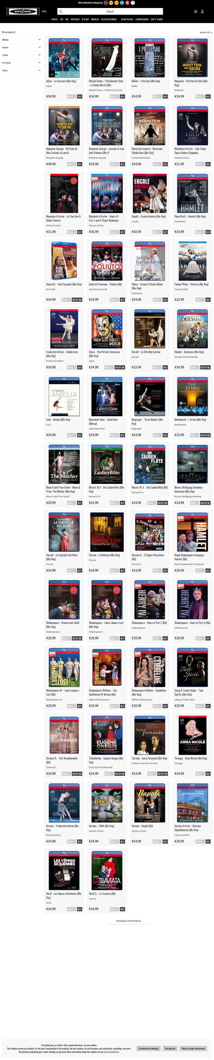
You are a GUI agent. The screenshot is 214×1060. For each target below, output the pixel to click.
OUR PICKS (127, 19)
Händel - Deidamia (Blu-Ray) (189, 352)
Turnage (179, 763)
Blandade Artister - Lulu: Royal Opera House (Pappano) (190, 151)
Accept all (170, 1048)
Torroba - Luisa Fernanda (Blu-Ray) (149, 758)
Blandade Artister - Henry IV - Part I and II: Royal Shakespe (104, 218)
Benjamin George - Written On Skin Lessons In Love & (61, 151)
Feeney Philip (181, 289)
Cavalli (135, 221)
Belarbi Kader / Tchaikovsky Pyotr (106, 90)
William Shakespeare (99, 699)
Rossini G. (136, 564)
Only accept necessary (193, 1048)
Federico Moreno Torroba (144, 763)
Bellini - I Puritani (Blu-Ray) (146, 81)
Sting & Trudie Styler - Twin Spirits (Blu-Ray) (189, 692)
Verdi (48, 902)
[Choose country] (196, 12)
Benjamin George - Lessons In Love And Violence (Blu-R (106, 151)
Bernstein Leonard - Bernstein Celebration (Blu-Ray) (147, 151)
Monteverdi (180, 424)
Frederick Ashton (54, 360)
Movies (75, 19)
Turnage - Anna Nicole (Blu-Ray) (191, 758)
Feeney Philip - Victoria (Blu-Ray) (191, 284)
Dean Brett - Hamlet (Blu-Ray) (190, 216)
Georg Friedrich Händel (186, 356)
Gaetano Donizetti (98, 289)
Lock (48, 424)
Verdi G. (93, 898)
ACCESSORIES (109, 19)
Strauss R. (51, 767)
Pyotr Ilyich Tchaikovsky (101, 767)
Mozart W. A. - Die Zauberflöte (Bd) (150, 487)
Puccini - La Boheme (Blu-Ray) (104, 555)
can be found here (111, 1051)
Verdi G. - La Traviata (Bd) (102, 894)
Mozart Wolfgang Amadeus (188, 496)
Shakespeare (53, 631)
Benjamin (179, 90)
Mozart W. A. (138, 492)
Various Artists (182, 157)
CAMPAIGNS (142, 19)
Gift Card (157, 19)
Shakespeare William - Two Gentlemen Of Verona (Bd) (103, 692)
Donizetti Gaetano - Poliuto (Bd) (105, 284)
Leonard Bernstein (141, 157)
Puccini (49, 564)
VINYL (54, 19)
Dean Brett (180, 221)
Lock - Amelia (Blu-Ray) (58, 420)
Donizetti (50, 289)
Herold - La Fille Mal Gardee (146, 352)
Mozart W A (94, 496)
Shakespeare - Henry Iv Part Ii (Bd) (192, 623)
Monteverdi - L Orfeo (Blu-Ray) (190, 420)
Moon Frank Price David (57, 496)
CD (61, 19)
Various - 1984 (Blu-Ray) (101, 826)
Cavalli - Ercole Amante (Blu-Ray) (149, 216)
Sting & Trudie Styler (185, 699)
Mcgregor (137, 428)
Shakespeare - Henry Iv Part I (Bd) (149, 623)
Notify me (77, 299)
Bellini (135, 86)
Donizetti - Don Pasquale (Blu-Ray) (64, 284)
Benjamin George (54, 157)
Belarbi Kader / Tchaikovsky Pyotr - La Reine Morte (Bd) (106, 83)
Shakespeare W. (54, 699)
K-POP (85, 19)
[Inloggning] (202, 12)
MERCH (95, 19)
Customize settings (148, 1048)
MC (67, 19)
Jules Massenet (97, 428)
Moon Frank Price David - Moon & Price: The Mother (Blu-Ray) (63, 489)
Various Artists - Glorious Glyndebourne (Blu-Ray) (188, 828)
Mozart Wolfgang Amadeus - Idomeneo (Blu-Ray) (189, 489)
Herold (135, 356)
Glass (91, 360)
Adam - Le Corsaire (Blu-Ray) (61, 81)
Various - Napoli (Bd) (142, 826)
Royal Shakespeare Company (189, 564)
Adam (49, 86)
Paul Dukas (137, 293)
